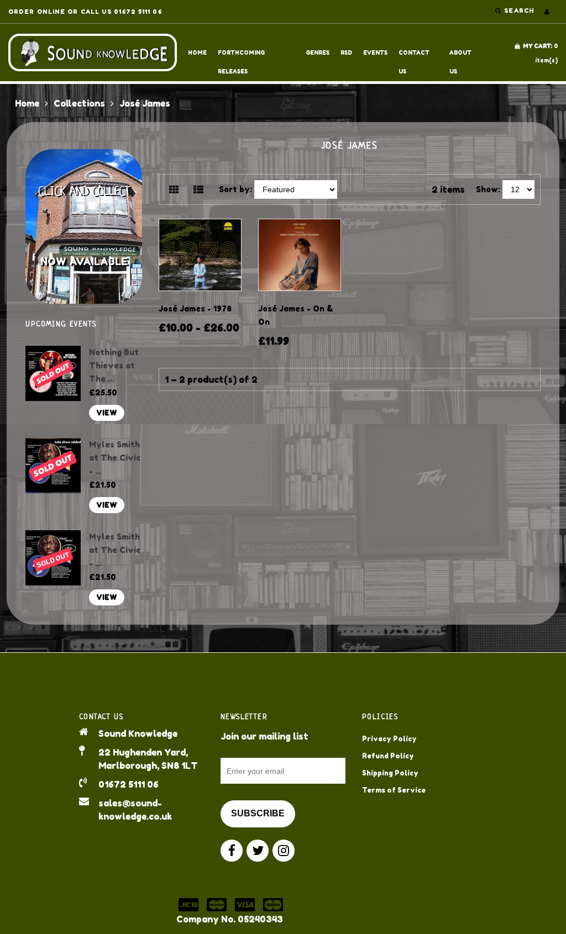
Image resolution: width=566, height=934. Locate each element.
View (106, 413)
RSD (346, 52)
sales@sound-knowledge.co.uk (135, 810)
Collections (79, 103)
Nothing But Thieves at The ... (114, 365)
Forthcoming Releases (241, 55)
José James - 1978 (195, 308)
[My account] (546, 11)
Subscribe (258, 813)
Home (197, 52)
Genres (317, 52)
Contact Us (414, 55)
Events (375, 52)
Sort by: (235, 189)
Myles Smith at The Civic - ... (114, 458)
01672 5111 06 (128, 784)
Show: (488, 189)
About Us (460, 55)
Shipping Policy (390, 773)
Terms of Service (394, 790)
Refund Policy (388, 756)
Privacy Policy (389, 739)
